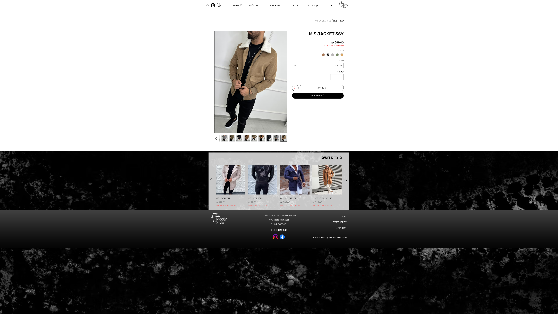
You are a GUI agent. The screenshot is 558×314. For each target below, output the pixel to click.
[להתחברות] (213, 5)
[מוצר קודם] (346, 179)
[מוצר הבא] (211, 179)
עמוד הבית (338, 20)
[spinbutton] (337, 77)
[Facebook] (282, 237)
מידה (340, 60)
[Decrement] (341, 77)
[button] (219, 5)
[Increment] (333, 77)
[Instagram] (275, 237)
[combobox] (318, 65)
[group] (279, 186)
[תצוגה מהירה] (327, 180)
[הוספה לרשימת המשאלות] (295, 88)
